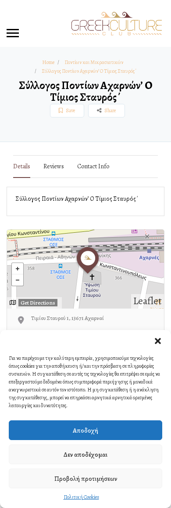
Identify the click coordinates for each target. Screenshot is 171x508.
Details (21, 166)
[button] (157, 341)
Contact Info (93, 166)
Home (48, 62)
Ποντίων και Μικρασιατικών (93, 62)
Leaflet (147, 301)
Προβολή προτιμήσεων (85, 478)
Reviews (53, 166)
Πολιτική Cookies (81, 497)
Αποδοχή (85, 430)
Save (70, 110)
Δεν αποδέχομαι (85, 454)
